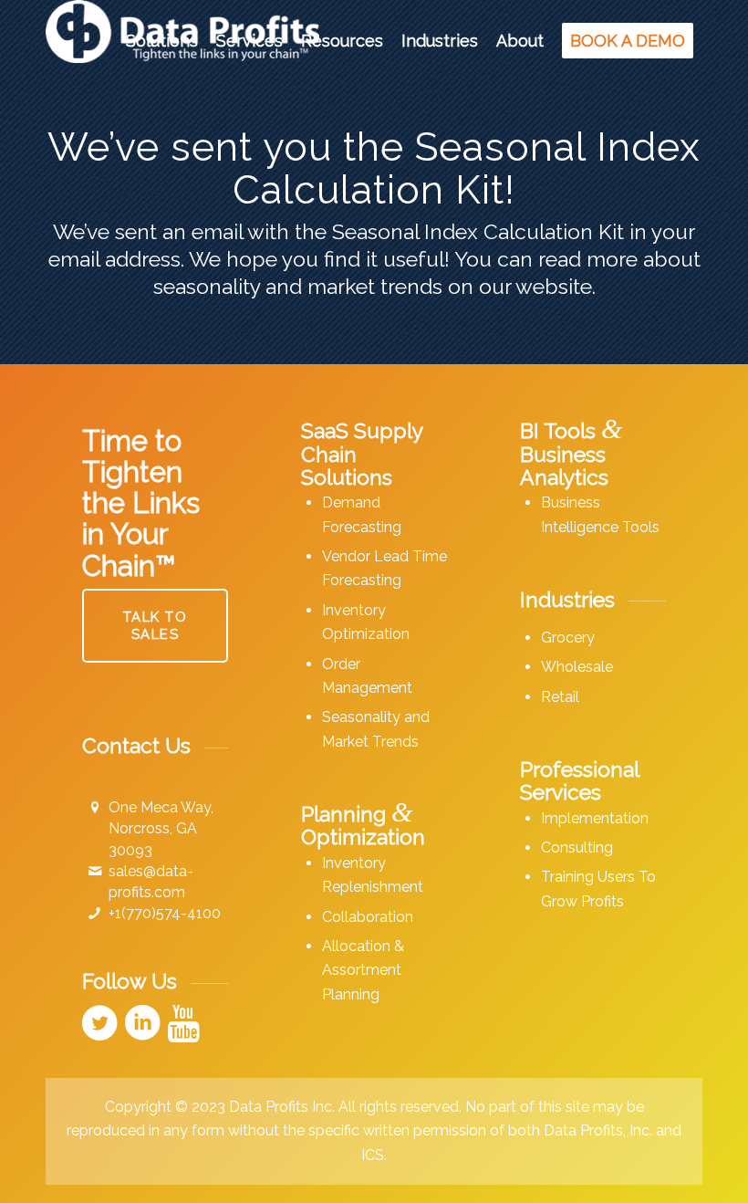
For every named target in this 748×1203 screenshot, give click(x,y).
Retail (560, 697)
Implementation (595, 818)
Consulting (577, 847)
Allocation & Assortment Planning (363, 970)
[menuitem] (162, 41)
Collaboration (367, 917)
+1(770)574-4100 (165, 913)
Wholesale (577, 666)
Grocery (568, 637)
